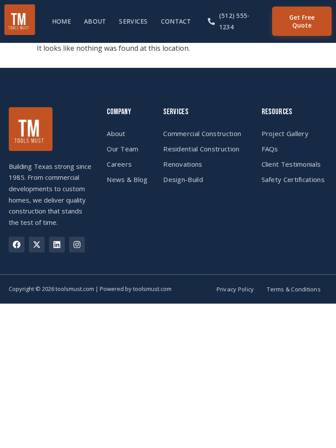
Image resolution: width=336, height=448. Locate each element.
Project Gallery (285, 133)
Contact (176, 21)
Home (61, 21)
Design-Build (183, 179)
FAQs (270, 148)
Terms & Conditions (294, 289)
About (95, 21)
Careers (119, 164)
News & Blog (127, 179)
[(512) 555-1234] (211, 21)
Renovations (182, 164)
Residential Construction (201, 148)
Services (133, 21)
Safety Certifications (293, 179)
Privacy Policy (235, 289)
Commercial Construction (202, 133)
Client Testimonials (291, 164)
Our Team (122, 148)
